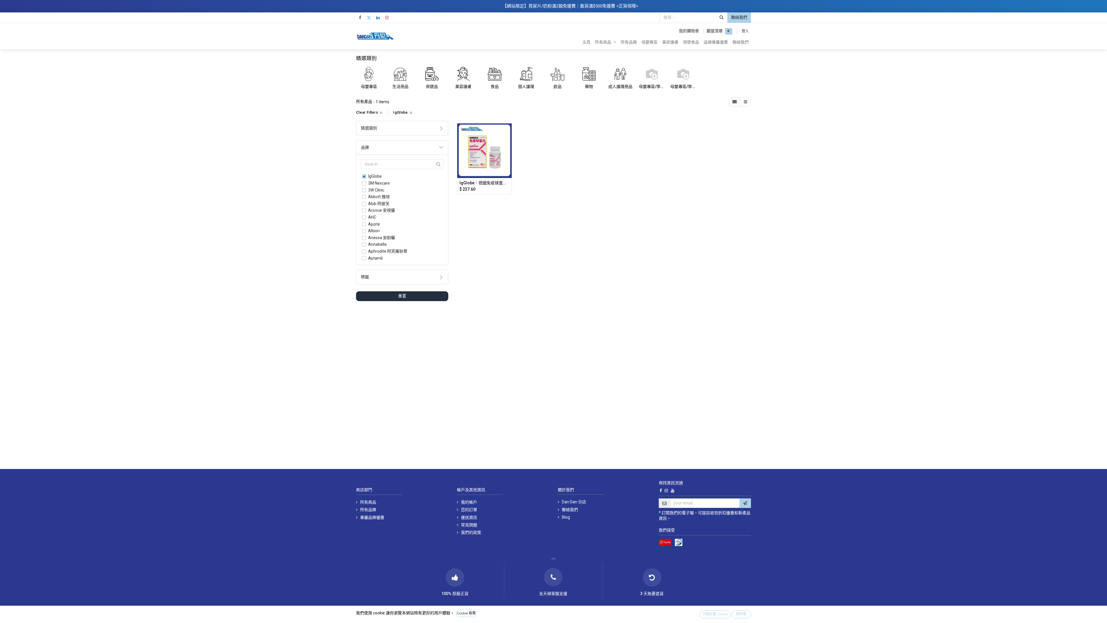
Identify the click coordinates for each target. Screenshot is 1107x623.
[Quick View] (508, 132)
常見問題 (469, 525)
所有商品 (368, 502)
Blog (566, 517)
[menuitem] (586, 42)
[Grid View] (734, 102)
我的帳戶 (469, 502)
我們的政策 (471, 532)
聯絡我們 (739, 17)
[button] (508, 145)
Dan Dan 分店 (574, 502)
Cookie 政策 (466, 613)
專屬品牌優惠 (372, 517)
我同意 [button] (741, 614)
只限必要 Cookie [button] (715, 614)
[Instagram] (387, 18)
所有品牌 (368, 509)
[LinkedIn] (378, 18)
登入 (745, 31)
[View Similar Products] (508, 171)
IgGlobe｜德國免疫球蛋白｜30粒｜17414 (484, 183)
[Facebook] (360, 18)
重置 (402, 296)
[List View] (745, 102)
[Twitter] (369, 18)
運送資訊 (469, 517)
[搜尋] (721, 17)
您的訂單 (469, 509)
